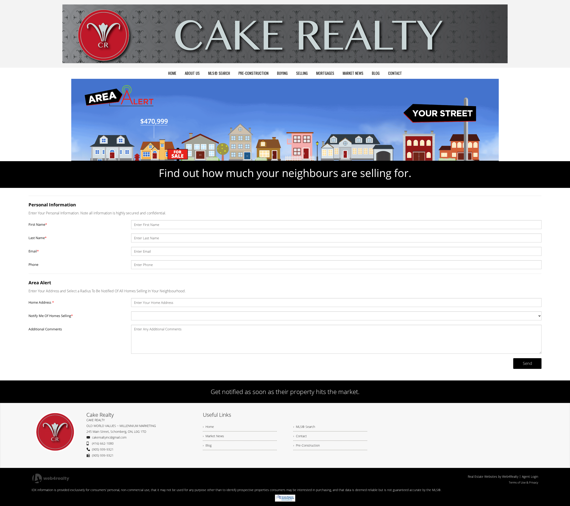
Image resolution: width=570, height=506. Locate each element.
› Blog (207, 445)
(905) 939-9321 (103, 449)
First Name (37, 224)
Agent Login (530, 476)
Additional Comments (45, 329)
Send (527, 363)
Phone (33, 264)
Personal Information (52, 205)
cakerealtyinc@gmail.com (109, 437)
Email (33, 251)
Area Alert (39, 283)
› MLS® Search (304, 427)
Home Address (41, 302)
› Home (208, 427)
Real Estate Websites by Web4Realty (493, 476)
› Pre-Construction (306, 445)
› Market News (213, 436)
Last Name (37, 238)
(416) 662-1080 (103, 443)
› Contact (300, 436)
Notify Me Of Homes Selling (50, 315)
